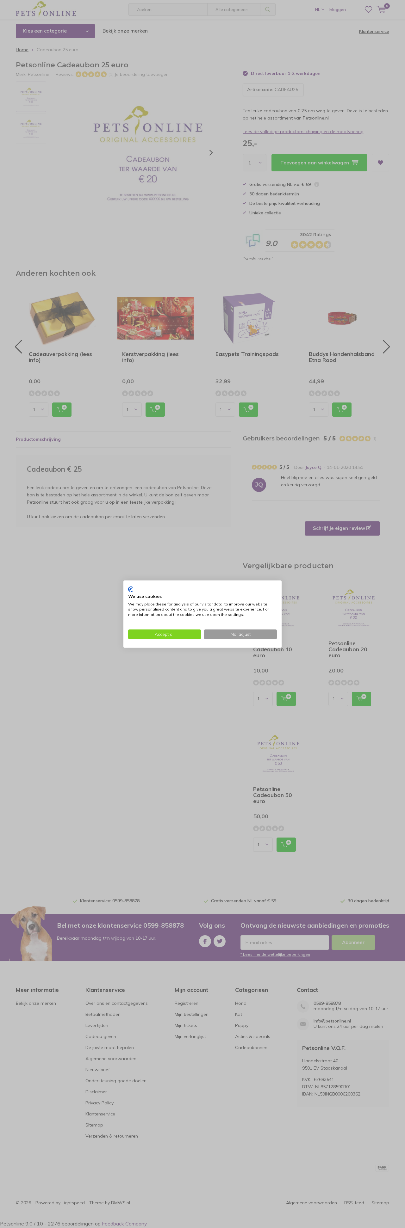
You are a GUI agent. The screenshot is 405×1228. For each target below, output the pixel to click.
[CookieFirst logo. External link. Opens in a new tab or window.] (130, 589)
